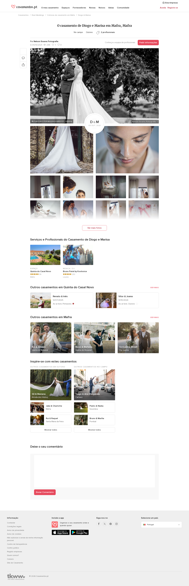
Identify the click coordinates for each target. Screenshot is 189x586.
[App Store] (61, 534)
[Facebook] (98, 523)
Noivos (102, 7)
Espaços (66, 7)
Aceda (163, 7)
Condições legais (14, 526)
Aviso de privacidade (15, 530)
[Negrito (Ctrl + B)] (37, 458)
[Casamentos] (24, 8)
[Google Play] (80, 534)
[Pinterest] (110, 523)
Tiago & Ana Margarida (87, 394)
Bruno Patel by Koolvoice (75, 271)
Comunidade (123, 7)
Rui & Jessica (39, 346)
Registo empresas (14, 552)
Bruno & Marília (97, 418)
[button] (94, 85)
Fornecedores (79, 7)
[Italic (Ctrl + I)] (42, 458)
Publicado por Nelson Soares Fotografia (53, 121)
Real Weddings (38, 15)
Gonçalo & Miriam (128, 346)
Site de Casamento (15, 563)
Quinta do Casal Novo (40, 271)
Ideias (111, 7)
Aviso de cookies (14, 534)
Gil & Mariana (39, 394)
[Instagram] (116, 523)
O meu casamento (50, 7)
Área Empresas (171, 3)
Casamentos (23, 15)
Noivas (92, 7)
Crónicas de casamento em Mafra (61, 15)
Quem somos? (13, 555)
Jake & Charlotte (54, 406)
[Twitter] (104, 523)
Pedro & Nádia (96, 406)
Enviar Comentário (45, 492)
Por (44, 41)
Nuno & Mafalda (83, 346)
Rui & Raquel (52, 418)
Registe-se (173, 7)
